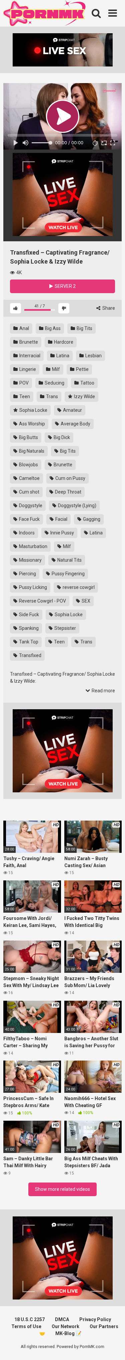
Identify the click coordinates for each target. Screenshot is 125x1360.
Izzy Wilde (84, 396)
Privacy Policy (95, 1319)
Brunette (28, 342)
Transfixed (29, 655)
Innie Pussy (61, 532)
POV (23, 383)
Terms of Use (26, 1326)
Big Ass (52, 328)
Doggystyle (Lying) (76, 505)
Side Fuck (28, 614)
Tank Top (28, 641)
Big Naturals (31, 451)
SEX (85, 601)
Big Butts (28, 437)
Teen (24, 396)
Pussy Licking (32, 587)
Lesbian (93, 355)
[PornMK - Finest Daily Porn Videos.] (45, 14)
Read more (103, 690)
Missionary (30, 560)
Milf (55, 369)
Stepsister (64, 628)
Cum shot (28, 492)
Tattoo (86, 383)
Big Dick (61, 437)
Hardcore (63, 342)
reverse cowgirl (78, 587)
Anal (23, 328)
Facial (60, 519)
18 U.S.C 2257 (29, 1319)
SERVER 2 (65, 286)
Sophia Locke (32, 410)
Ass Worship (31, 423)
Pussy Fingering (68, 573)
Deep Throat (67, 492)
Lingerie (27, 369)
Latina (62, 355)
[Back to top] (113, 1346)
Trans (51, 396)
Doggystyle (30, 505)
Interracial (29, 355)
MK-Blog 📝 (68, 1333)
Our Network (65, 1326)
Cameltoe (29, 478)
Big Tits (84, 328)
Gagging (91, 519)
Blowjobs (28, 464)
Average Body (75, 423)
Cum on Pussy (69, 478)
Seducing (54, 383)
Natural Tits (69, 560)
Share (108, 308)
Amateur (72, 410)
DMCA (62, 1319)
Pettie (82, 369)
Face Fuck (29, 519)
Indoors (26, 532)
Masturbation (32, 546)
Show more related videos (62, 1189)
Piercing (27, 573)
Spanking (28, 628)
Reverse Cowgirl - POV (42, 601)
